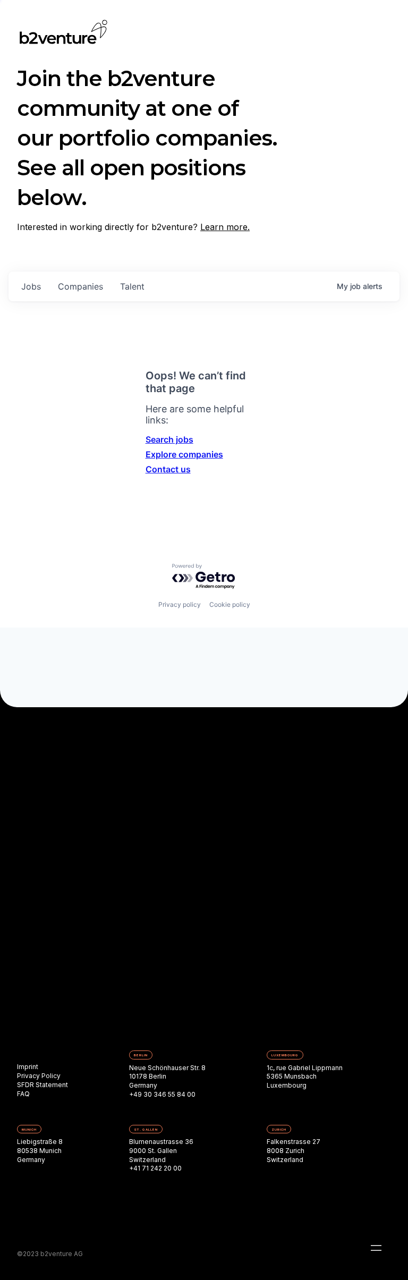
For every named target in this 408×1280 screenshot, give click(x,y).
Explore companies (184, 454)
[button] (376, 1248)
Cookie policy (229, 604)
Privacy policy (179, 604)
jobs (31, 286)
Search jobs (169, 439)
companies (80, 286)
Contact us (168, 469)
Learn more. (225, 227)
